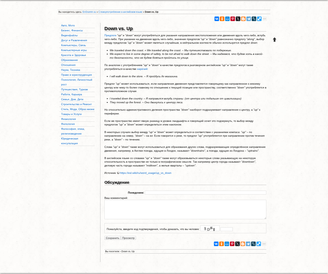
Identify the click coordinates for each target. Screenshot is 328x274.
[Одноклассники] (222, 19)
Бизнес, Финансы (72, 30)
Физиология (68, 118)
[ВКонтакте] (216, 19)
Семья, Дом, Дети (72, 99)
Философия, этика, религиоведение (73, 131)
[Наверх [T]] (275, 39)
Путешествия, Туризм (74, 89)
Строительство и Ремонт (76, 104)
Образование (69, 59)
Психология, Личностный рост (76, 82)
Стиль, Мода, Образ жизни (77, 109)
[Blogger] (243, 19)
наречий (142, 68)
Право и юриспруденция (76, 74)
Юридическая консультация (69, 141)
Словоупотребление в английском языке (120, 12)
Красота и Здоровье (73, 55)
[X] (238, 19)
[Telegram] (248, 19)
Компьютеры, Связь (73, 45)
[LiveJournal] (254, 19)
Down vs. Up (151, 12)
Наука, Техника (70, 69)
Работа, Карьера (71, 94)
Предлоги (110, 35)
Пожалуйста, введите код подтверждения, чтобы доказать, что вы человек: (153, 229)
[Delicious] (259, 19)
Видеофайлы (69, 35)
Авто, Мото (68, 25)
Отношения (68, 64)
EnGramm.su (89, 12)
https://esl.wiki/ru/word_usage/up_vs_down (145, 172)
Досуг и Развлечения (74, 40)
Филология (68, 123)
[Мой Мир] (227, 19)
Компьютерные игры (74, 50)
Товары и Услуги (71, 114)
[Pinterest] (232, 19)
